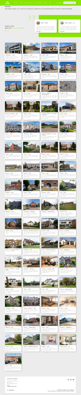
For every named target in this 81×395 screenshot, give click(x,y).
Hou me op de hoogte (69, 2)
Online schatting (29, 2)
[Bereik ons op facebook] (68, 379)
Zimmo (72, 391)
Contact (45, 2)
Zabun (68, 391)
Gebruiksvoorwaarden (62, 389)
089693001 (11, 390)
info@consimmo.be (12, 386)
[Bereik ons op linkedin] (73, 379)
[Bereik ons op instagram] (70, 379)
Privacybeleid (71, 389)
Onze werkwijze (38, 2)
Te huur (21, 2)
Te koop (16, 2)
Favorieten (59, 2)
